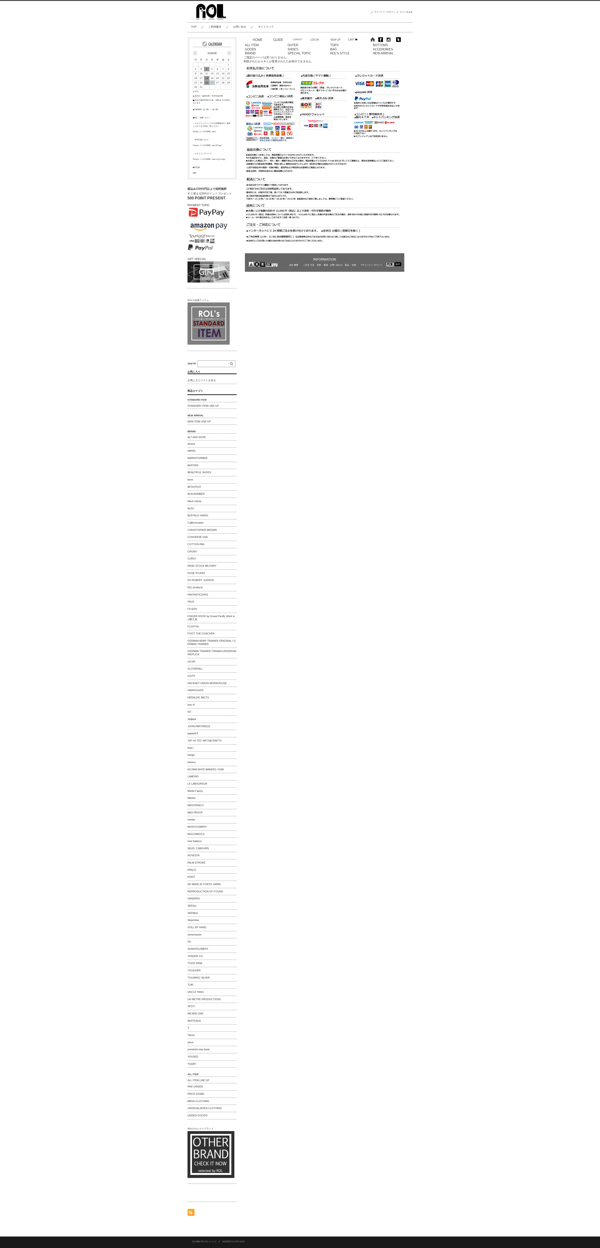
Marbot (191, 798)
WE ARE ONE (195, 1013)
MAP (194, 173)
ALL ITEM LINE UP (198, 1080)
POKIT (191, 876)
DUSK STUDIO (196, 573)
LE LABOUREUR (197, 783)
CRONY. (192, 551)
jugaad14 (193, 733)
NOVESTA (193, 855)
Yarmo (191, 1035)
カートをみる (406, 12)
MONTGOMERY (197, 826)
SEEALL (192, 905)
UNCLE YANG (196, 992)
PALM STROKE (196, 862)
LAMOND (193, 776)
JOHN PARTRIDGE (199, 726)
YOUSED (193, 1056)
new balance (195, 841)
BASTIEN (193, 465)
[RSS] (191, 1213)
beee (190, 479)
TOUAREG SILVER (199, 977)
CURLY (192, 558)
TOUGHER (194, 970)
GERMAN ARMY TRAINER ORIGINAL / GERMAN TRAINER (212, 642)
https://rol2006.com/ (204, 131)
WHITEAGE (194, 1020)
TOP (193, 26)
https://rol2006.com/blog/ (207, 145)
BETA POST (194, 486)
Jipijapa (192, 719)
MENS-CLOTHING (198, 1101)
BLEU (191, 508)
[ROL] (211, 19)
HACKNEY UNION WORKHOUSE (207, 683)
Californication (195, 522)
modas (191, 819)
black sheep (194, 501)
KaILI (190, 747)
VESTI (191, 1006)
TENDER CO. (195, 956)
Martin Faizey (195, 791)
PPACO (192, 869)
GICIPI (191, 661)
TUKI (190, 984)
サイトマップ (266, 26)
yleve (191, 1042)
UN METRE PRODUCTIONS (204, 999)
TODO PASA (195, 963)
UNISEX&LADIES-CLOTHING (205, 1108)
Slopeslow (193, 920)
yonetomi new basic (199, 1049)
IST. (190, 711)
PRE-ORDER (195, 1086)
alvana (191, 443)
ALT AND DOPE (197, 437)
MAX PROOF (195, 812)
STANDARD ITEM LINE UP (203, 405)
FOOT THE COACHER (201, 633)
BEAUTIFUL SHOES (199, 472)
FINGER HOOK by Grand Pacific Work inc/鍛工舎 (211, 618)
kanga (191, 754)
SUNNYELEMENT (198, 948)
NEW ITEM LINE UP (199, 421)
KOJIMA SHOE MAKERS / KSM (206, 769)
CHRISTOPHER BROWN (202, 530)
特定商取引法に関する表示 (233, 1241)
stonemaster (195, 934)
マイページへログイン (384, 12)
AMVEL (192, 450)
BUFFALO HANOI (198, 515)
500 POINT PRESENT (206, 198)
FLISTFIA (193, 626)
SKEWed (193, 913)
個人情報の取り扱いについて (204, 1241)
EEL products (195, 587)
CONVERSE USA (198, 537)
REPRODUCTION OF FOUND (205, 891)
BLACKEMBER (196, 493)
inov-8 (191, 704)
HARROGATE (196, 690)
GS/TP (191, 675)
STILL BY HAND (197, 927)
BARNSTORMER (197, 458)
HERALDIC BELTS (198, 697)
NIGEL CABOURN (198, 848)
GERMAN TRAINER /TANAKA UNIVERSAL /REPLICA (212, 653)
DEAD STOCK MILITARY (202, 565)
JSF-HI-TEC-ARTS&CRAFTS (204, 740)
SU (189, 941)
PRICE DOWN (196, 1093)
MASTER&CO (196, 805)
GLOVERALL (195, 668)
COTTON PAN (196, 544)
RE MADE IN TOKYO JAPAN (204, 884)
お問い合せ (239, 26)
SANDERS (194, 898)
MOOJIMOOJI (196, 834)
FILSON (192, 608)
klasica (191, 762)
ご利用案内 (214, 26)
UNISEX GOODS (197, 1115)
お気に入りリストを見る (202, 380)
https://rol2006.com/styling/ (209, 159)
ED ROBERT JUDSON (201, 580)
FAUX (191, 601)
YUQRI (192, 1063)
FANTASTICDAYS (198, 594)
